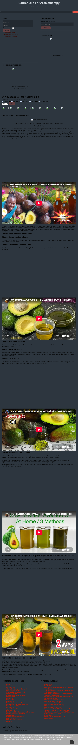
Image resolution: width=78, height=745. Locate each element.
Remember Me (7, 28)
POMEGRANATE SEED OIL (19, 86)
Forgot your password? (10, 36)
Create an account (9, 32)
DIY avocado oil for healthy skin (20, 96)
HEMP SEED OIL (58, 55)
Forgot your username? (11, 34)
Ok (72, 742)
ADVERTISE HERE (20, 88)
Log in (7, 30)
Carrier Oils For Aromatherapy (39, 2)
